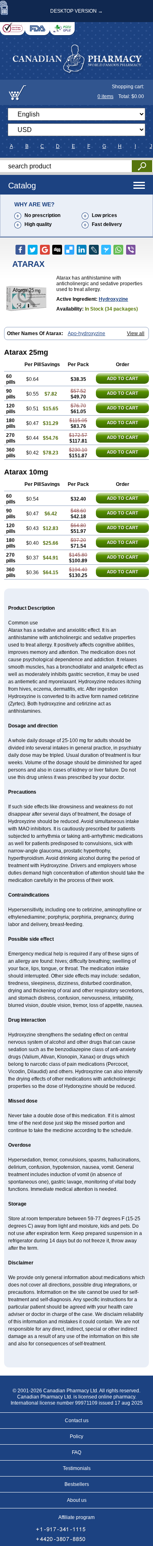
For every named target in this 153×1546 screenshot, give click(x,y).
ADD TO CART (122, 378)
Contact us (77, 1420)
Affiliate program (76, 1517)
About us (76, 1500)
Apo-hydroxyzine (86, 333)
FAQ (76, 1452)
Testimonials (77, 1468)
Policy (76, 1436)
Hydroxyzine (113, 299)
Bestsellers (76, 1484)
